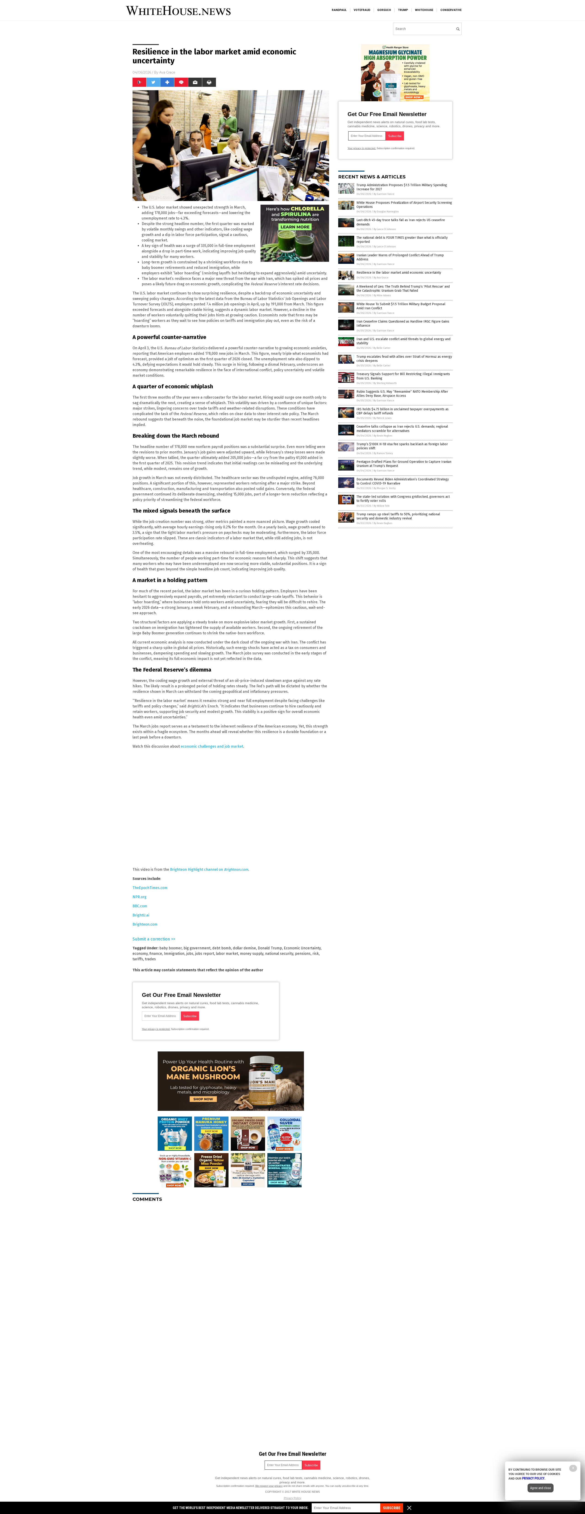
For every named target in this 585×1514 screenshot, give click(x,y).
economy (140, 953)
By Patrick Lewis (382, 418)
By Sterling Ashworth (385, 383)
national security (279, 953)
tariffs (138, 959)
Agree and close (540, 1488)
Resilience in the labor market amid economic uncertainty (398, 273)
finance (155, 953)
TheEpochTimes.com (150, 888)
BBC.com (140, 906)
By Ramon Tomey (383, 453)
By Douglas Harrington (386, 211)
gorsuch (384, 10)
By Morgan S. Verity (385, 488)
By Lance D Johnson (385, 229)
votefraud (362, 10)
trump (403, 10)
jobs (189, 953)
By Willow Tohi (382, 505)
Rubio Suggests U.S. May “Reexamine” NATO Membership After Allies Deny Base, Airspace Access (402, 394)
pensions (303, 953)
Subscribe (391, 1508)
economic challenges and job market (212, 746)
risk (315, 953)
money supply (251, 953)
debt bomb (221, 948)
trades (150, 959)
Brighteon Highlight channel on (209, 869)
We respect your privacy (269, 1486)
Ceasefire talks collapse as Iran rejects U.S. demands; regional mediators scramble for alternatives (402, 429)
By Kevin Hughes (383, 435)
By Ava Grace (381, 277)
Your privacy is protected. (156, 1029)
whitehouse (424, 10)
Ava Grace (167, 72)
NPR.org (139, 897)
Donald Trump (270, 948)
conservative (451, 10)
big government (196, 948)
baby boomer (170, 948)
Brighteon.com (145, 924)
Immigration (174, 953)
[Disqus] (231, 1263)
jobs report (204, 953)
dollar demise (244, 948)
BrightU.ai (141, 915)
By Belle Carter (381, 348)
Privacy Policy (292, 1498)
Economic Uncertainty (302, 948)
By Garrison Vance (384, 194)
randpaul (339, 10)
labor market (227, 953)
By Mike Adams (382, 295)
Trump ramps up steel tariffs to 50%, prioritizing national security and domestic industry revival (398, 516)
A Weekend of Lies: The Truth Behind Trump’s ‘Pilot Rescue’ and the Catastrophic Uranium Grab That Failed (403, 289)
